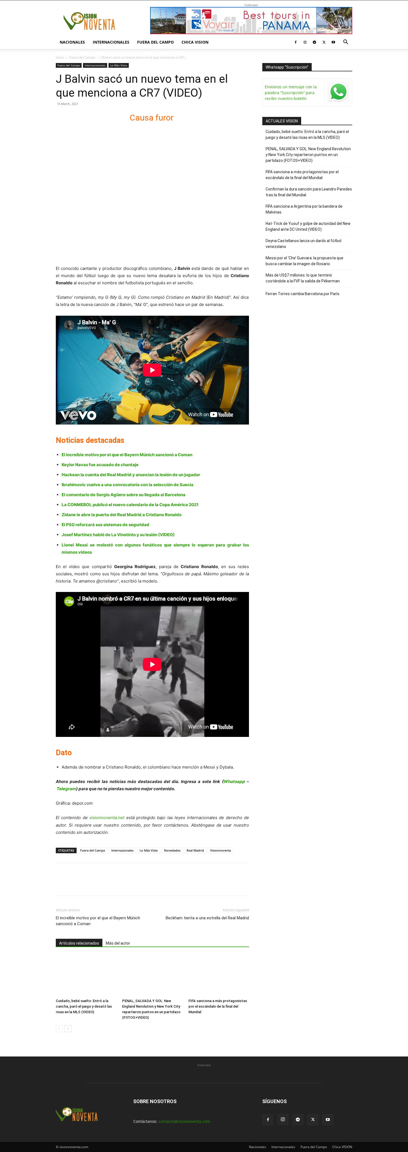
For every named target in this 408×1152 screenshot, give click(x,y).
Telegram (66, 788)
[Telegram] (314, 42)
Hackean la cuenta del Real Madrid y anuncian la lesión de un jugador (131, 474)
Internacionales (111, 42)
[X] (324, 42)
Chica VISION (195, 42)
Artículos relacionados (79, 943)
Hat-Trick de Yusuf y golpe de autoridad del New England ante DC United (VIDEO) (308, 226)
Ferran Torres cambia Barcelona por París (302, 294)
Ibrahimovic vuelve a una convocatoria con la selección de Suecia (127, 484)
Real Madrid (195, 850)
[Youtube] (333, 42)
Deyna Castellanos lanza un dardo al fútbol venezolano (303, 244)
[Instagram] (305, 42)
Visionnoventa (220, 850)
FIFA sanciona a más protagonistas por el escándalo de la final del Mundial (217, 1006)
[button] (345, 42)
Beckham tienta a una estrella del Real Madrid (207, 917)
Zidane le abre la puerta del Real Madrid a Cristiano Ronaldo (122, 514)
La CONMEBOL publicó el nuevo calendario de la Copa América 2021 (130, 504)
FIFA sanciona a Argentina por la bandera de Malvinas (304, 209)
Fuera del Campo (155, 42)
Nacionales (72, 42)
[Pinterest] (86, 884)
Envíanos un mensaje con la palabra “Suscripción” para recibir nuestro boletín (291, 92)
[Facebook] (295, 42)
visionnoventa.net (106, 817)
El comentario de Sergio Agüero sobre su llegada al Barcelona (123, 494)
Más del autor (118, 943)
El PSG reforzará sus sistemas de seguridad (105, 524)
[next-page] (68, 1028)
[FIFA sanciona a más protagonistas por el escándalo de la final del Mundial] (218, 975)
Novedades (172, 850)
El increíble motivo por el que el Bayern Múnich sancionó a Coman (127, 454)
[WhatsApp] (99, 884)
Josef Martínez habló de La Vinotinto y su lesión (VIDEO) (118, 534)
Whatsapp (234, 781)
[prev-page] (59, 1028)
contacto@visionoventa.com (184, 1121)
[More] (125, 884)
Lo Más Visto (118, 65)
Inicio (60, 57)
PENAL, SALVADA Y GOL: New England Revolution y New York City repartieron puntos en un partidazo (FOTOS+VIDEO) (308, 155)
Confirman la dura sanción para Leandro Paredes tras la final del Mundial (309, 192)
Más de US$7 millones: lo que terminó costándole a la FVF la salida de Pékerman (303, 278)
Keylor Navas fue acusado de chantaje (100, 464)
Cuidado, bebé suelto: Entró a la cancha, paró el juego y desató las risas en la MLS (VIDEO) (84, 1006)
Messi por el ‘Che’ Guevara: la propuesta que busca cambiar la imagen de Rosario (304, 261)
